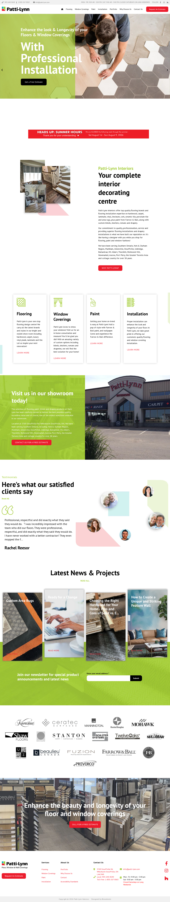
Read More (12, 654)
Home (62, 9)
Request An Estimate (157, 9)
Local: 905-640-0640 (105, 877)
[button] (110, 268)
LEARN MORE (23, 352)
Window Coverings (82, 9)
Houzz (167, 2)
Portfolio (113, 9)
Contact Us (138, 9)
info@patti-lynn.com (42, 2)
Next (167, 69)
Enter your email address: (97, 673)
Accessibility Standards (69, 881)
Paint (93, 9)
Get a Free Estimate (34, 82)
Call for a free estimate (85, 824)
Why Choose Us (125, 9)
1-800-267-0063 (24, 2)
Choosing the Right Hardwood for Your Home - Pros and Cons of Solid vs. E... (104, 607)
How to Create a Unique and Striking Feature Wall (146, 601)
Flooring (69, 9)
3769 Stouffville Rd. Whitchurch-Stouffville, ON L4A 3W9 (107, 871)
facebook (160, 2)
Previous (2, 69)
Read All (5, 499)
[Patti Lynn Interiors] (15, 9)
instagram (164, 2)
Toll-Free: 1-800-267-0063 (108, 879)
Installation (102, 9)
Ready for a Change (62, 597)
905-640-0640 (10, 2)
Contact (64, 877)
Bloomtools (106, 899)
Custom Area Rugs (20, 601)
